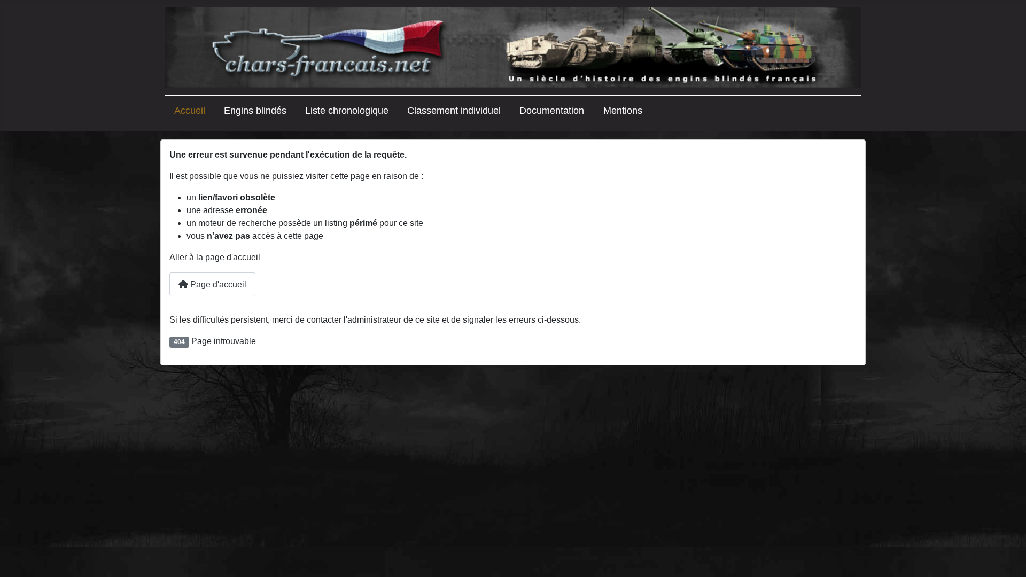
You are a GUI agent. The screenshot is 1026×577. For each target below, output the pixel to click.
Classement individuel (454, 110)
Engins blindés (255, 110)
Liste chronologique (346, 110)
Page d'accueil (217, 284)
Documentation (551, 110)
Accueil (189, 110)
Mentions (622, 110)
